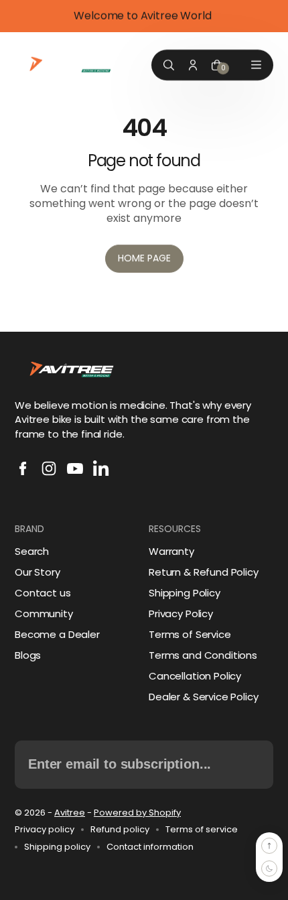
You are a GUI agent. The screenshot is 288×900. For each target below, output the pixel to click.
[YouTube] (75, 468)
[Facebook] (23, 468)
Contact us (43, 593)
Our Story (37, 572)
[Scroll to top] (269, 845)
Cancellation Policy (195, 676)
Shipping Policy (184, 593)
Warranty (171, 551)
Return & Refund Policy (204, 572)
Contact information (150, 847)
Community (44, 613)
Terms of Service (190, 634)
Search (32, 551)
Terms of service (201, 829)
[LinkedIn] (101, 468)
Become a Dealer (57, 634)
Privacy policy (44, 829)
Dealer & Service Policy (204, 697)
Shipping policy (57, 847)
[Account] (193, 65)
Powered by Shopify (137, 812)
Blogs (28, 655)
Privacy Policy (181, 613)
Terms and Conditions (203, 655)
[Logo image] (72, 65)
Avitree (69, 812)
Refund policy (119, 829)
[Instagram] (49, 468)
